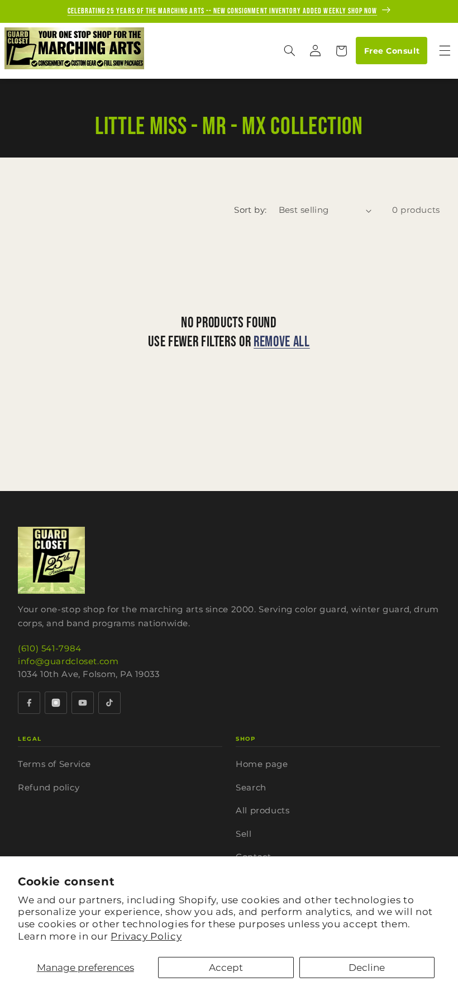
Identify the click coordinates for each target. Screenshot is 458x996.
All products (263, 810)
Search (251, 787)
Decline (367, 967)
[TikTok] (109, 703)
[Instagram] (56, 703)
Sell (244, 833)
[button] (289, 51)
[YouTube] (82, 703)
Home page (262, 764)
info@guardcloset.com (68, 661)
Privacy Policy (146, 936)
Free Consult (391, 50)
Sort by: (250, 210)
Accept (226, 967)
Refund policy (48, 787)
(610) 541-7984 (50, 648)
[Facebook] (29, 703)
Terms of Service (54, 764)
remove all (282, 342)
